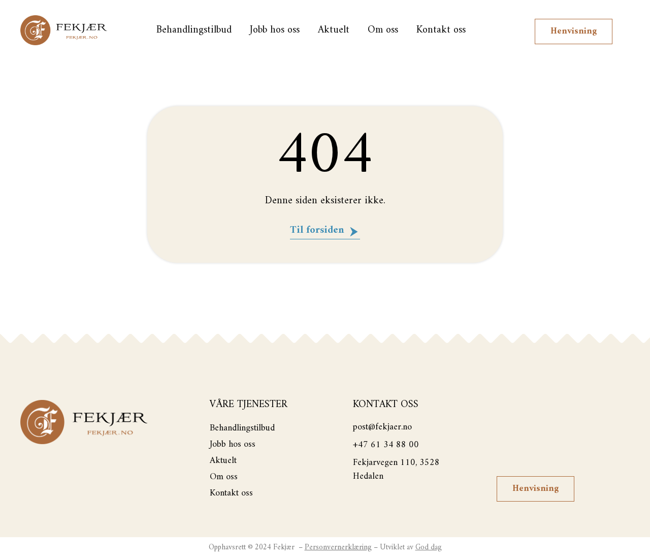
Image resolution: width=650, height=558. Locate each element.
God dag (428, 547)
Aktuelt (333, 30)
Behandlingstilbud (194, 30)
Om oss (383, 30)
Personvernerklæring (338, 547)
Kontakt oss (441, 30)
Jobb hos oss (275, 30)
